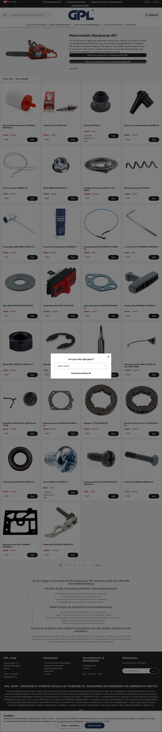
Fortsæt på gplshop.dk (81, 373)
